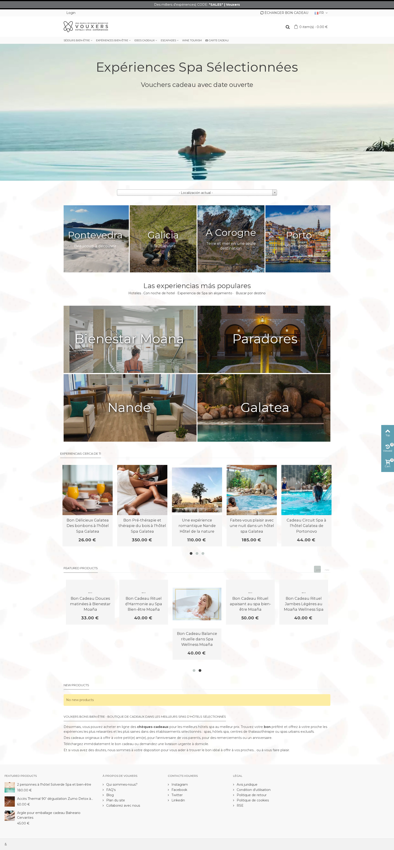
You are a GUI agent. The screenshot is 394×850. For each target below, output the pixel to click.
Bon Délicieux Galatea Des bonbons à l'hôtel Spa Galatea (88, 526)
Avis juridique (246, 784)
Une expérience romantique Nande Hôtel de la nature (197, 526)
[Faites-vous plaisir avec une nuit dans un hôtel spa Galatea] (252, 490)
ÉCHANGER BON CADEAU (286, 13)
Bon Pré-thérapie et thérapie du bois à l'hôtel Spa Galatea (142, 526)
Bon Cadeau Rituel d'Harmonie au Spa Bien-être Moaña (143, 604)
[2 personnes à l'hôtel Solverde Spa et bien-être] (10, 787)
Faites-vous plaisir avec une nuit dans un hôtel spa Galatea (252, 526)
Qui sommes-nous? (121, 784)
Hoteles (134, 293)
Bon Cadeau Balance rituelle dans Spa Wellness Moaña (197, 639)
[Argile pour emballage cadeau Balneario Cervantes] (10, 815)
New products (76, 685)
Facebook (179, 790)
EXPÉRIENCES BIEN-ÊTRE (112, 40)
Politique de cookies (252, 800)
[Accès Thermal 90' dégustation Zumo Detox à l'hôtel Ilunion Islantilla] (10, 801)
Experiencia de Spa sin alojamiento (204, 293)
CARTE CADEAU (219, 40)
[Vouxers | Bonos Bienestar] (86, 26)
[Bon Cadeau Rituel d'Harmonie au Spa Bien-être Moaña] (143, 586)
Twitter (177, 795)
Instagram (179, 784)
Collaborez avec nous (122, 805)
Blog (109, 795)
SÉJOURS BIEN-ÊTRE (77, 40)
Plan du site (115, 800)
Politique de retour (251, 795)
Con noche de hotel (159, 293)
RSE (240, 805)
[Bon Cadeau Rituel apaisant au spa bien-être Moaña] (250, 586)
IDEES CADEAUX (144, 40)
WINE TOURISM (192, 40)
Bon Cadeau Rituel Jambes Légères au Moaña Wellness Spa (304, 604)
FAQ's (110, 790)
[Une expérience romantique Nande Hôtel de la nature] (197, 490)
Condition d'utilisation (253, 790)
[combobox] (197, 192)
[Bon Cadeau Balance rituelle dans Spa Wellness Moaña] (197, 604)
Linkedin (178, 800)
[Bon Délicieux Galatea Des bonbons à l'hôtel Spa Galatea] (87, 490)
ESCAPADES (168, 40)
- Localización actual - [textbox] (196, 193)
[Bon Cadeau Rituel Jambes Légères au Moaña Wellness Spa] (303, 586)
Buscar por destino (251, 293)
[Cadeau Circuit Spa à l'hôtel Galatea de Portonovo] (306, 490)
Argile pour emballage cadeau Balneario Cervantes (48, 815)
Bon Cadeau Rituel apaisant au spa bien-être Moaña (250, 604)
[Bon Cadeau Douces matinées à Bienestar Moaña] (90, 586)
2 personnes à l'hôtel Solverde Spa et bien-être (54, 784)
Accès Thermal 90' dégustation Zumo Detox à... (55, 799)
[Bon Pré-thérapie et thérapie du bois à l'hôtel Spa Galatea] (142, 490)
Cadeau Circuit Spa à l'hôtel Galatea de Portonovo (306, 526)
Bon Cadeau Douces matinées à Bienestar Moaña (90, 604)
